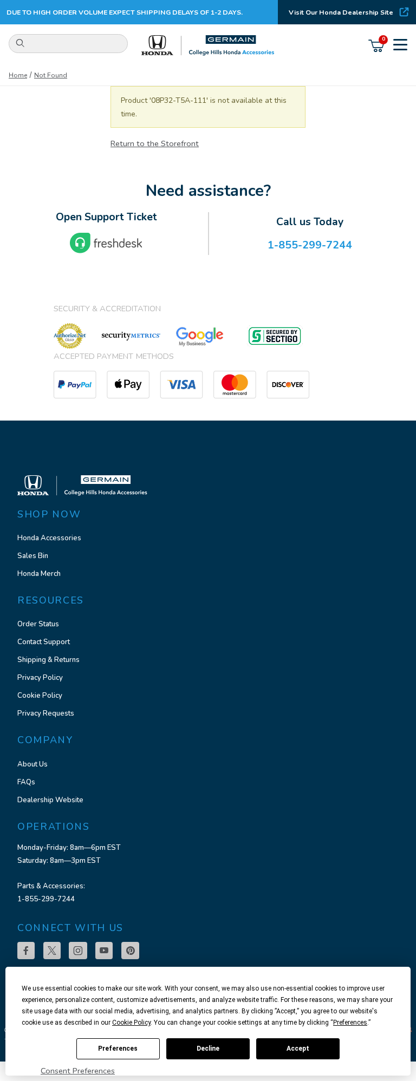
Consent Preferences (78, 1070)
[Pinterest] (130, 950)
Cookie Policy (39, 695)
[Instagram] (78, 950)
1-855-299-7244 (46, 899)
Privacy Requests (45, 713)
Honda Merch (39, 574)
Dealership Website (50, 800)
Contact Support (43, 642)
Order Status (38, 624)
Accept (298, 1048)
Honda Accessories (49, 538)
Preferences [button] (350, 1022)
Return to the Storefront (154, 143)
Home (18, 75)
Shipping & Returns (48, 660)
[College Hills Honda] (207, 45)
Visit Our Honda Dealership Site (341, 12)
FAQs (26, 782)
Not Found (50, 75)
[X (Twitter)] (52, 950)
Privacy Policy (40, 678)
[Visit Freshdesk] (106, 243)
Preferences (118, 1048)
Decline (208, 1048)
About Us (32, 764)
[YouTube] (104, 950)
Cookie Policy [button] (131, 1022)
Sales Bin (32, 556)
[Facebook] (26, 950)
